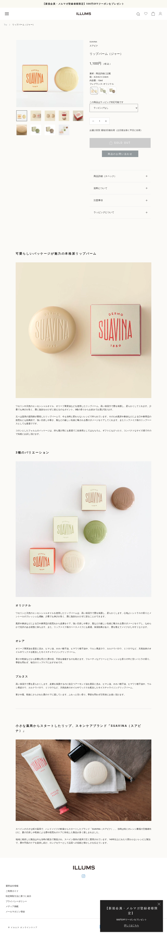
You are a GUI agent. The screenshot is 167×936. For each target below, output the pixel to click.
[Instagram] (83, 876)
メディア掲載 (12, 906)
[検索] (138, 13)
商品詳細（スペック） (105, 176)
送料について (100, 188)
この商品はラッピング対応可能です (106, 102)
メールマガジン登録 (15, 911)
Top (5, 24)
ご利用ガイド (12, 891)
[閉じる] (159, 904)
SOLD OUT (122, 142)
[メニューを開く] (7, 13)
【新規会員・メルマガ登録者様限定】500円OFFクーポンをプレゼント (83, 3)
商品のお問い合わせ (120, 154)
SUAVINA (93, 42)
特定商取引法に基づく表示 (18, 896)
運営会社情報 (12, 886)
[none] (94, 91)
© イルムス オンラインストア (23, 927)
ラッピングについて (104, 212)
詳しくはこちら (131, 925)
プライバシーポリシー (16, 901)
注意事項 (98, 200)
